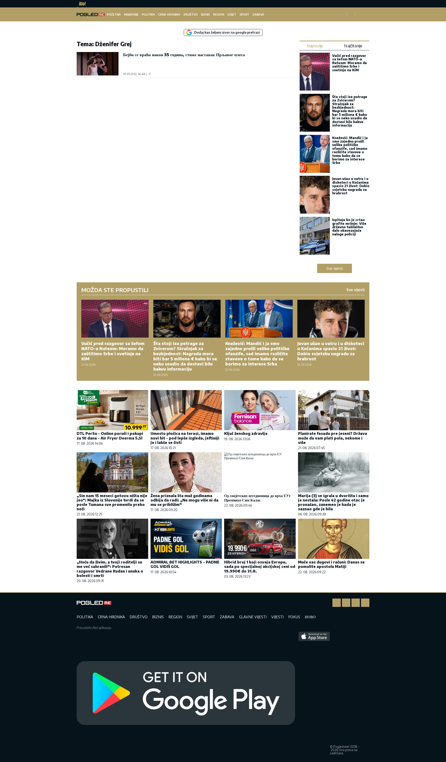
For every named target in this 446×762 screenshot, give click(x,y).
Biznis (205, 14)
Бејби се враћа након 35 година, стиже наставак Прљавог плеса (184, 54)
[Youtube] (365, 603)
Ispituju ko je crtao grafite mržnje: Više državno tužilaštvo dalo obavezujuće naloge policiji (349, 227)
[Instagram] (346, 603)
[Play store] (186, 693)
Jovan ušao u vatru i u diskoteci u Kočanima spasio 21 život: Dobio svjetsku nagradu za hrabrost (350, 186)
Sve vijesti (334, 268)
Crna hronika (169, 14)
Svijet (231, 14)
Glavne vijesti (253, 617)
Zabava (258, 14)
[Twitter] (355, 603)
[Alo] (81, 4)
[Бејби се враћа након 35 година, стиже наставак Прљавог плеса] (97, 63)
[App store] (314, 693)
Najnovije (131, 14)
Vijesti (277, 617)
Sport (244, 14)
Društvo (191, 14)
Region (218, 14)
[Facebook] (336, 603)
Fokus (294, 617)
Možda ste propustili (114, 290)
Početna (114, 14)
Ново (310, 617)
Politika (148, 14)
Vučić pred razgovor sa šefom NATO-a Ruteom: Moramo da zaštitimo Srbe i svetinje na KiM (349, 63)
